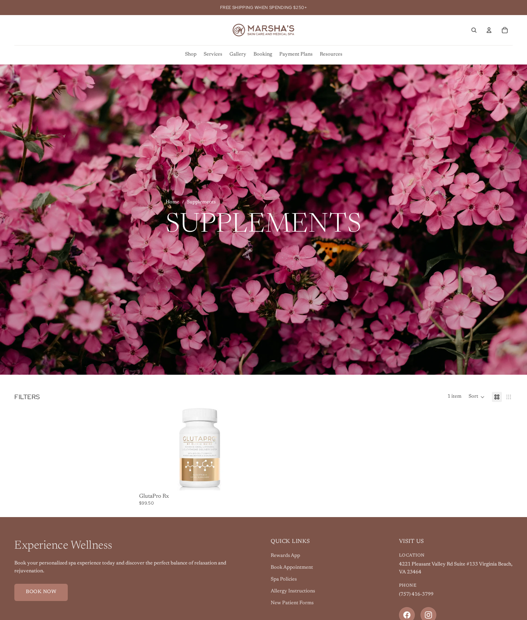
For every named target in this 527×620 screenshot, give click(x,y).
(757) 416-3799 (416, 594)
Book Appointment (292, 567)
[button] (477, 397)
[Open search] (474, 30)
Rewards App (285, 555)
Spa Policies (284, 579)
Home (172, 202)
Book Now (41, 592)
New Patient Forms (292, 603)
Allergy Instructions (293, 591)
